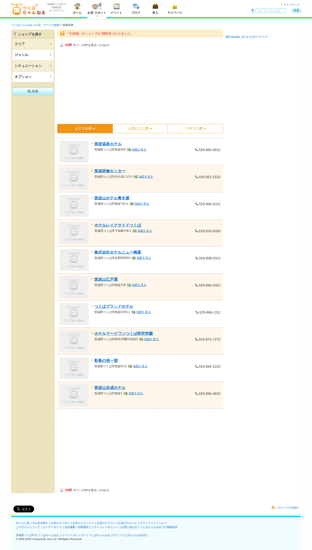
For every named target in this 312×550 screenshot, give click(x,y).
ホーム (77, 12)
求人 (155, 12)
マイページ (174, 12)
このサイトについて (28, 527)
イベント (116, 12)
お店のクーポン (60, 522)
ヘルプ (163, 522)
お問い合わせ (129, 527)
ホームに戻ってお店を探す (32, 522)
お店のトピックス (83, 522)
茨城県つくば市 (25, 535)
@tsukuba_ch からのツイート (246, 37)
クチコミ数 (194, 128)
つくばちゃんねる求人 (134, 535)
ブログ (135, 12)
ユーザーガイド (52, 527)
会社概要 (69, 527)
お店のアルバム (127, 522)
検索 (296, 10)
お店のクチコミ (106, 522)
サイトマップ (291, 4)
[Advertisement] (140, 87)
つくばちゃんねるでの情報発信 (158, 527)
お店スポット (97, 12)
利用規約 (83, 527)
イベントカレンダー (74, 535)
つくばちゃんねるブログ (103, 535)
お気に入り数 (138, 128)
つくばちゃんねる (48, 535)
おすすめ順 (83, 128)
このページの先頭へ (288, 507)
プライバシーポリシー (104, 527)
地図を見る (139, 149)
